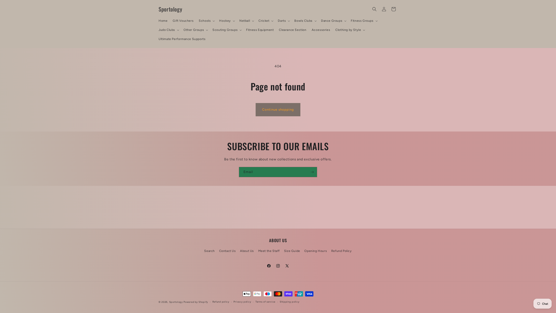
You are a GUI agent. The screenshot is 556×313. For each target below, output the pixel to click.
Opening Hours (315, 251)
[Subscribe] (312, 172)
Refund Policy (341, 251)
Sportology (176, 302)
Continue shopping (278, 110)
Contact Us (227, 251)
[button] (206, 20)
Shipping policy (290, 301)
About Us (247, 251)
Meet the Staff (269, 251)
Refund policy (220, 301)
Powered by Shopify (196, 302)
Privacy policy (242, 301)
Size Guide (292, 251)
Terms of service (265, 301)
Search (209, 251)
